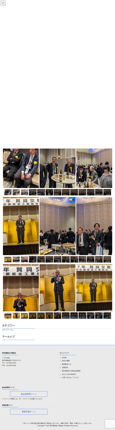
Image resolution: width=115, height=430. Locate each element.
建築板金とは (66, 364)
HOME (64, 357)
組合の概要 (66, 360)
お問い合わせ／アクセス (70, 377)
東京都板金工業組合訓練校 (71, 370)
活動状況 (65, 367)
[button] (28, 394)
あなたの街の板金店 (69, 374)
